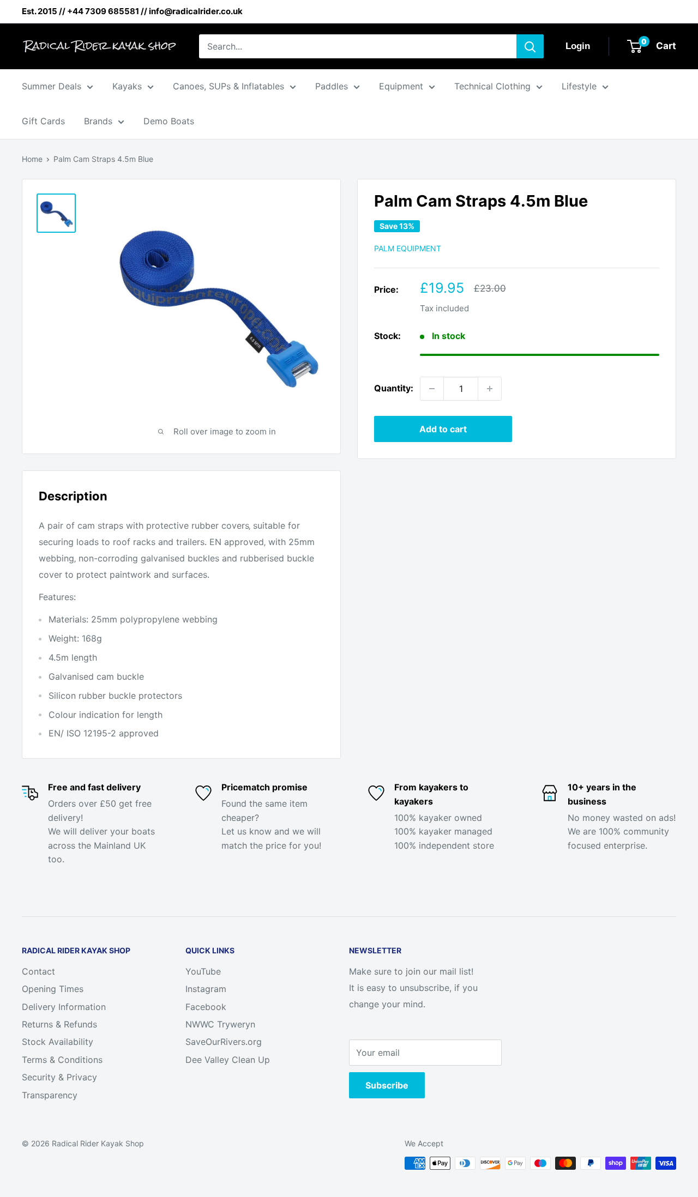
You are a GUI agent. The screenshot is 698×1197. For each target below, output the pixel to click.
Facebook (205, 1006)
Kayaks (127, 86)
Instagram (205, 988)
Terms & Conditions (62, 1059)
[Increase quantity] (489, 388)
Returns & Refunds (59, 1024)
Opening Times (52, 988)
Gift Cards (43, 121)
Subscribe (386, 1085)
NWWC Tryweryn (220, 1024)
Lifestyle (579, 86)
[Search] (530, 46)
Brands (98, 121)
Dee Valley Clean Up (227, 1059)
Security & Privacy (59, 1077)
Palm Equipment (407, 248)
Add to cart (443, 429)
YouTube (203, 971)
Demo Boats (168, 121)
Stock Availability (57, 1041)
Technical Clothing (492, 86)
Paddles (331, 86)
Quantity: (393, 388)
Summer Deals (51, 86)
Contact (38, 971)
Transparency (49, 1095)
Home (32, 159)
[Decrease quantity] (431, 388)
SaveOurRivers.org (223, 1041)
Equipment (401, 86)
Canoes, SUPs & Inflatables (228, 86)
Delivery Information (64, 1006)
